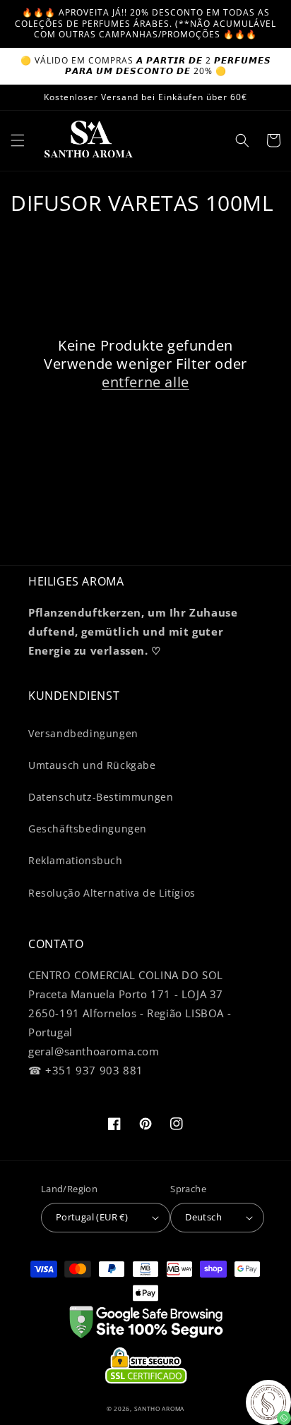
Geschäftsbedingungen (87, 828)
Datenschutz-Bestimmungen (100, 797)
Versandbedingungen (83, 733)
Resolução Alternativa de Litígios (112, 892)
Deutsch (203, 1217)
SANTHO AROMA (159, 1408)
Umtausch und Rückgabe (92, 765)
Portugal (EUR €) (92, 1217)
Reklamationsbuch (75, 860)
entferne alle (145, 382)
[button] (17, 140)
